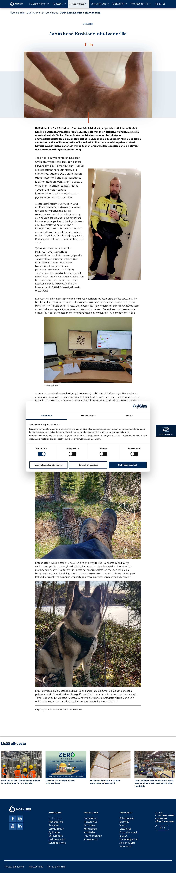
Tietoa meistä (76, 3)
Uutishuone (33, 12)
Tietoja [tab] (129, 415)
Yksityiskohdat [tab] (88, 415)
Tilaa (162, 827)
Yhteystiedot (137, 3)
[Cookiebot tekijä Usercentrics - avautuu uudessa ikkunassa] (135, 406)
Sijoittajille (118, 3)
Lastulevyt (125, 828)
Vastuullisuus (98, 3)
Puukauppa (90, 818)
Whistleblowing (57, 843)
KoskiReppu (90, 828)
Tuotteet (57, 3)
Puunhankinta (37, 3)
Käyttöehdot (36, 866)
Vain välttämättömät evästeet (48, 465)
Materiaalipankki (128, 839)
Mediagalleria (56, 821)
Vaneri (122, 825)
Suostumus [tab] (46, 415)
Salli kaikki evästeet (127, 465)
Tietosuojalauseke (14, 866)
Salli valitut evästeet (88, 465)
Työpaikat (54, 825)
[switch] (72, 454)
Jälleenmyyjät (127, 843)
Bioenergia (89, 825)
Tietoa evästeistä (56, 866)
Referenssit (125, 846)
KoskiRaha (89, 832)
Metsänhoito (90, 821)
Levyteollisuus (50, 12)
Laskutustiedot (57, 839)
